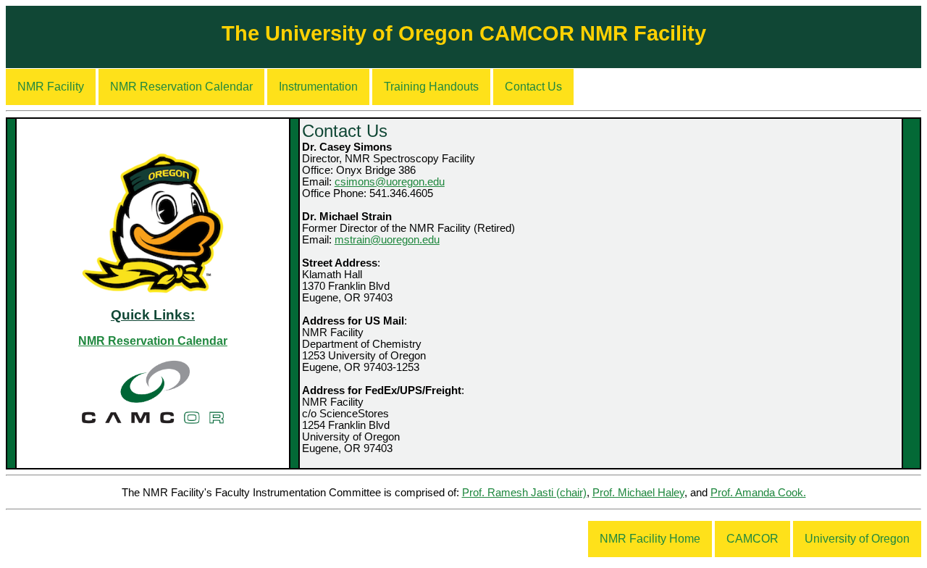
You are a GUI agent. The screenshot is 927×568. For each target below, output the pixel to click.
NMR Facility (50, 86)
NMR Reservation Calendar (181, 86)
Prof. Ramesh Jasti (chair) (524, 492)
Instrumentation (318, 86)
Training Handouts (431, 86)
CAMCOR (752, 538)
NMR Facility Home (650, 538)
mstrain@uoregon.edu (387, 240)
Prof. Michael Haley (638, 492)
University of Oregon (857, 538)
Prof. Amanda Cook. (758, 492)
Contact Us (533, 86)
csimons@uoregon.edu (390, 182)
